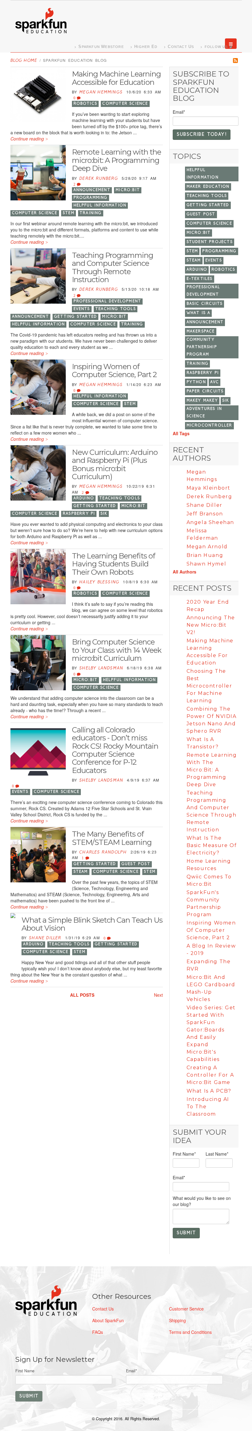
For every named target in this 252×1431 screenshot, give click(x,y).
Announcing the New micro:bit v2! (211, 625)
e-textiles (200, 279)
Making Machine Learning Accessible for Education (116, 77)
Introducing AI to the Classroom (208, 1106)
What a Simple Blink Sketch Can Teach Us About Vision (92, 924)
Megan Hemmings (101, 92)
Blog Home (23, 60)
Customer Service (186, 1309)
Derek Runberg (98, 178)
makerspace (201, 331)
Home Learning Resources (209, 864)
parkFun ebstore (101, 46)
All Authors (184, 572)
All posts (82, 995)
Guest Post (135, 864)
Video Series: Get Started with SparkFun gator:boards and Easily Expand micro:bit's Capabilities (211, 1033)
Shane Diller (45, 938)
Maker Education (208, 186)
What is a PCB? (209, 1091)
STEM (68, 213)
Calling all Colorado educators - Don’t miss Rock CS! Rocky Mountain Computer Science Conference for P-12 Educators (115, 750)
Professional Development (107, 301)
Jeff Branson (205, 514)
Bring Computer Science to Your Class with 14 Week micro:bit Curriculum (116, 650)
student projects (210, 242)
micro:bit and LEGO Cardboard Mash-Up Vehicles (211, 988)
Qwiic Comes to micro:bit (209, 880)
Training (91, 213)
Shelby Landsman (101, 668)
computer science (125, 103)
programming (90, 197)
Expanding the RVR (209, 965)
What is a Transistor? (203, 743)
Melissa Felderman (202, 534)
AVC (214, 382)
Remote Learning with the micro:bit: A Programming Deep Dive (116, 160)
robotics (85, 103)
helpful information (100, 205)
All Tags (181, 433)
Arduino (83, 498)
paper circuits (205, 391)
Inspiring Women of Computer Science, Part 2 (114, 370)
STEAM (80, 871)
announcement (91, 190)
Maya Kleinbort (208, 488)
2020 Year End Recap (208, 605)
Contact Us (103, 1309)
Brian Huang (205, 555)
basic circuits (205, 303)
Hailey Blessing (99, 582)
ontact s (181, 46)
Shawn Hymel (206, 564)
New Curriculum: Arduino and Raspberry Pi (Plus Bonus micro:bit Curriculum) (115, 464)
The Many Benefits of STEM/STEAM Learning (112, 838)
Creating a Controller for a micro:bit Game (210, 1075)
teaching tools (115, 309)
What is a (199, 313)
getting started (75, 316)
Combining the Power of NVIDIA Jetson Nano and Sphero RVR (212, 720)
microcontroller (209, 425)
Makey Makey (202, 400)
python (196, 382)
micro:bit (128, 190)
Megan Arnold (207, 547)
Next (158, 995)
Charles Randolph (103, 852)
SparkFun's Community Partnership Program (204, 903)
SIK (104, 513)
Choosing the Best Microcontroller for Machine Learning (209, 686)
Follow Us (216, 47)
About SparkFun (108, 1320)
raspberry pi (79, 513)
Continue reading (27, 139)
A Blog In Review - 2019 (211, 949)
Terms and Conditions (190, 1332)
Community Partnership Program (202, 347)
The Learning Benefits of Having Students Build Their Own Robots (113, 564)
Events (81, 309)
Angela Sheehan (210, 522)
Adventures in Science (204, 412)
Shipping (177, 1320)
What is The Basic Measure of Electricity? (212, 845)
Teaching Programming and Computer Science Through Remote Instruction (112, 267)
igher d (145, 46)
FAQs (97, 1332)
